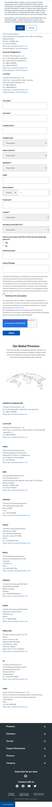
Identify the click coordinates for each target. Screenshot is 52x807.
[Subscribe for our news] (25, 776)
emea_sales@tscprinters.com (17, 596)
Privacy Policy (19, 308)
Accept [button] (20, 28)
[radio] (26, 243)
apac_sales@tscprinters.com (17, 46)
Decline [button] (31, 28)
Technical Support (22, 48)
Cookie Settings (7, 804)
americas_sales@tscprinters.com (18, 515)
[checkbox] (26, 244)
